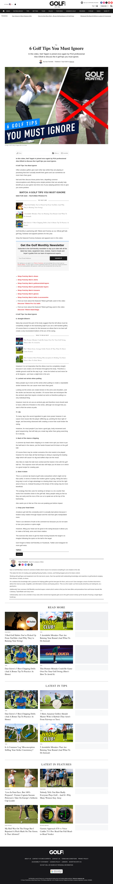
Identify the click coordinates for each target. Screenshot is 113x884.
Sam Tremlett (49, 61)
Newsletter (65, 153)
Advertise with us (75, 862)
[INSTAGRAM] (23, 565)
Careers (65, 862)
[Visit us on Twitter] (106, 3)
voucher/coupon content (42, 589)
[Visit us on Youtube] (109, 3)
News (8, 11)
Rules (51, 11)
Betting (35, 11)
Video (98, 11)
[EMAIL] (32, 565)
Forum (91, 11)
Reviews (82, 11)
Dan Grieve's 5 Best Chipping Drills (22, 16)
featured (19, 554)
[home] (4, 11)
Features (59, 11)
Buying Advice (18, 11)
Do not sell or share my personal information (56, 865)
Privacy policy (83, 858)
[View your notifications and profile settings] (15, 4)
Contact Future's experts (41, 858)
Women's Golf (71, 11)
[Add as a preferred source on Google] (56, 871)
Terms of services (39, 263)
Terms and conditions (69, 858)
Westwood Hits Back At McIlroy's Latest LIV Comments (95, 16)
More (106, 11)
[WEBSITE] (29, 565)
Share (20, 153)
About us (28, 858)
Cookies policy (55, 862)
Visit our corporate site (78, 878)
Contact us (56, 858)
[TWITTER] (20, 565)
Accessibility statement (40, 862)
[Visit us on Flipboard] (112, 3)
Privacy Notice (21, 264)
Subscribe (103, 6)
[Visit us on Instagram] (104, 3)
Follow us (56, 153)
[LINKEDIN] (26, 565)
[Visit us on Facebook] (101, 3)
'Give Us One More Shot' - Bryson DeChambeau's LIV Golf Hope (56, 16)
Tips (27, 11)
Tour (43, 11)
